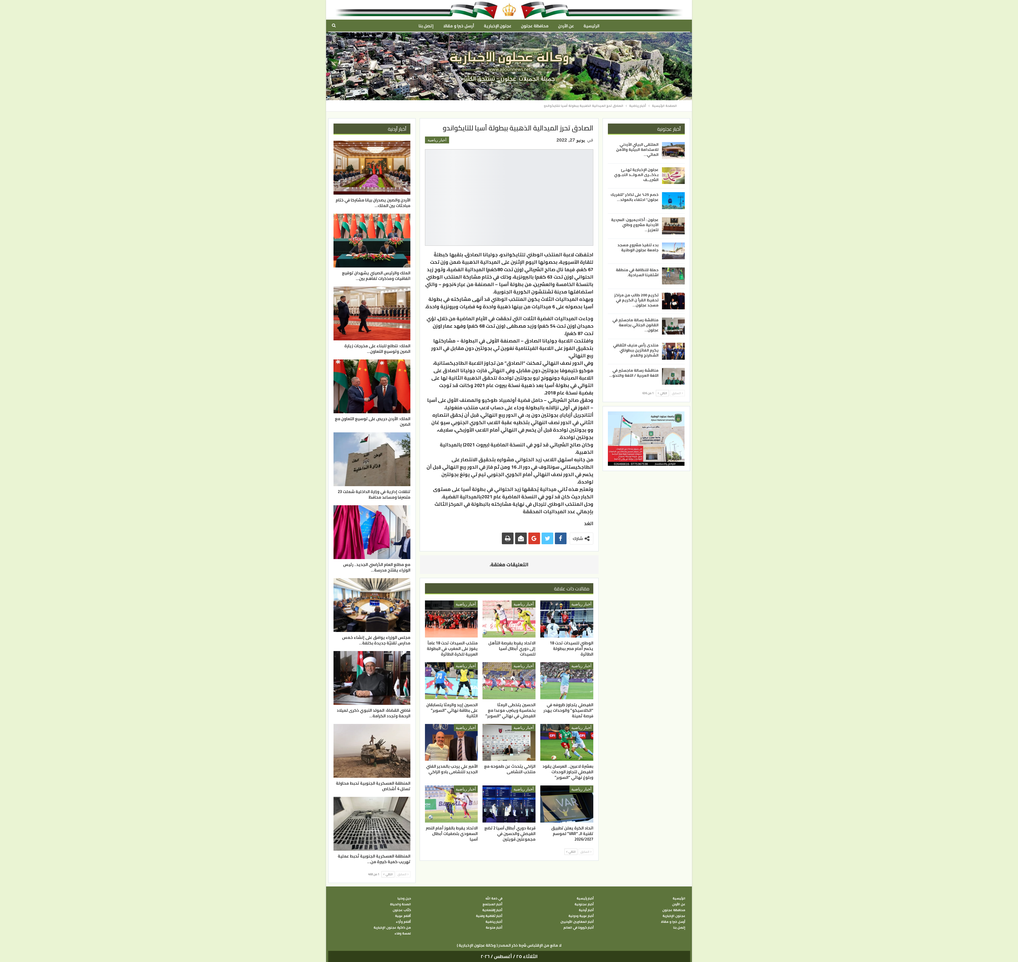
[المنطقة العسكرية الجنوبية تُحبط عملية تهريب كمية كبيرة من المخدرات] (372, 824)
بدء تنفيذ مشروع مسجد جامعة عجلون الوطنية (638, 247)
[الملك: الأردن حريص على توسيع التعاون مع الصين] (372, 386)
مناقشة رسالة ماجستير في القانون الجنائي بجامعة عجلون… (635, 325)
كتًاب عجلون (402, 910)
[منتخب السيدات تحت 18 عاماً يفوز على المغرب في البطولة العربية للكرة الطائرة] (451, 619)
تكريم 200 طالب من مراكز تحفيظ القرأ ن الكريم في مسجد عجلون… (636, 299)
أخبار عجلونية (584, 904)
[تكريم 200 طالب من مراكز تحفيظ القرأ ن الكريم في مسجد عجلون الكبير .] (673, 300)
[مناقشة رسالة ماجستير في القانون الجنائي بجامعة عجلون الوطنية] (673, 326)
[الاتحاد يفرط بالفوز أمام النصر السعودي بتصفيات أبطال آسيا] (451, 804)
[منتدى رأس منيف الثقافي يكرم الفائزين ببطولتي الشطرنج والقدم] (673, 351)
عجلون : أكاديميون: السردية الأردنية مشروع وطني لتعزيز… (635, 224)
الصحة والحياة (400, 904)
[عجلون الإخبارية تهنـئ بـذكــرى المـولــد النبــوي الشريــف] (673, 175)
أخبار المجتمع (492, 904)
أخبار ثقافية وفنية (489, 916)
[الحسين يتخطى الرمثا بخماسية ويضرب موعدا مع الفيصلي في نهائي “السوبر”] (509, 680)
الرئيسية (591, 26)
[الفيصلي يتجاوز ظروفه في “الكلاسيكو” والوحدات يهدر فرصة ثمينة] (566, 680)
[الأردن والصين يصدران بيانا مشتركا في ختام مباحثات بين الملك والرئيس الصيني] (372, 168)
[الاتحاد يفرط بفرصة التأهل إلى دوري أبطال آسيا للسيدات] (509, 619)
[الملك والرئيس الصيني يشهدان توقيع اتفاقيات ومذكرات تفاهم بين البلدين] (372, 240)
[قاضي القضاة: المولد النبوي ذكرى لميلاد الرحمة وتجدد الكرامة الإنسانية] (372, 678)
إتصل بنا (426, 26)
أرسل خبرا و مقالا (458, 26)
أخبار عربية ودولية (581, 916)
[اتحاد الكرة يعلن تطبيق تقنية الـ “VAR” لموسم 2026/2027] (566, 804)
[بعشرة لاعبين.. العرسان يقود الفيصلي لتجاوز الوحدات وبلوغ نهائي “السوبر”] (566, 742)
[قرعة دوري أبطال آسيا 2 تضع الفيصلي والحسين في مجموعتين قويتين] (509, 804)
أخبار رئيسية (585, 898)
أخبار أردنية (586, 910)
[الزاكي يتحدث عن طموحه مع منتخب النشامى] (509, 742)
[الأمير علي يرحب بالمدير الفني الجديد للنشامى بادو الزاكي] (451, 742)
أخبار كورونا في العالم (578, 927)
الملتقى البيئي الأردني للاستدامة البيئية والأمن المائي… (637, 149)
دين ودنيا (404, 898)
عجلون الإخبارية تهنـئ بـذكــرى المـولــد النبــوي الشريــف (636, 174)
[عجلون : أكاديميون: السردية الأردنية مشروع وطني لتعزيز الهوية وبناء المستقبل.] (673, 225)
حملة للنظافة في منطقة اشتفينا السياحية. (637, 272)
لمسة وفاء (402, 933)
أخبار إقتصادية (492, 910)
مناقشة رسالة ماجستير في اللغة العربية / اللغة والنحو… (634, 373)
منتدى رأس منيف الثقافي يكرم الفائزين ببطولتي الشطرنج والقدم (636, 350)
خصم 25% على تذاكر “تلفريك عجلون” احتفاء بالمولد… (635, 197)
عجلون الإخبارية (497, 26)
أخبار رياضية (437, 140)
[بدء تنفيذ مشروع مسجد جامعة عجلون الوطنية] (673, 250)
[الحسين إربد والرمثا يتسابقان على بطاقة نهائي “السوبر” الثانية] (451, 680)
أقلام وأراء (403, 921)
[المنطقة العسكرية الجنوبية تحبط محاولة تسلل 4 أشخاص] (372, 751)
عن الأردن (566, 26)
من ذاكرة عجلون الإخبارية (392, 927)
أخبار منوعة (494, 927)
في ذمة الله (493, 898)
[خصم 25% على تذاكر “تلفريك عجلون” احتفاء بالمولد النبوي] (673, 200)
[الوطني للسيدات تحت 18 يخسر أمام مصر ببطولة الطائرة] (566, 619)
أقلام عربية (403, 916)
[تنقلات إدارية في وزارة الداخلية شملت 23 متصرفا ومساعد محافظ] (372, 459)
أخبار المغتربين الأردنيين (577, 921)
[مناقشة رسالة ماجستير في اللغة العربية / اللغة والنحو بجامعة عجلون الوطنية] (673, 376)
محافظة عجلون (534, 26)
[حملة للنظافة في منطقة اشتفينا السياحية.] (673, 275)
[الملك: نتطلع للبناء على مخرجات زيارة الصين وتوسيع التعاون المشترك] (372, 313)
